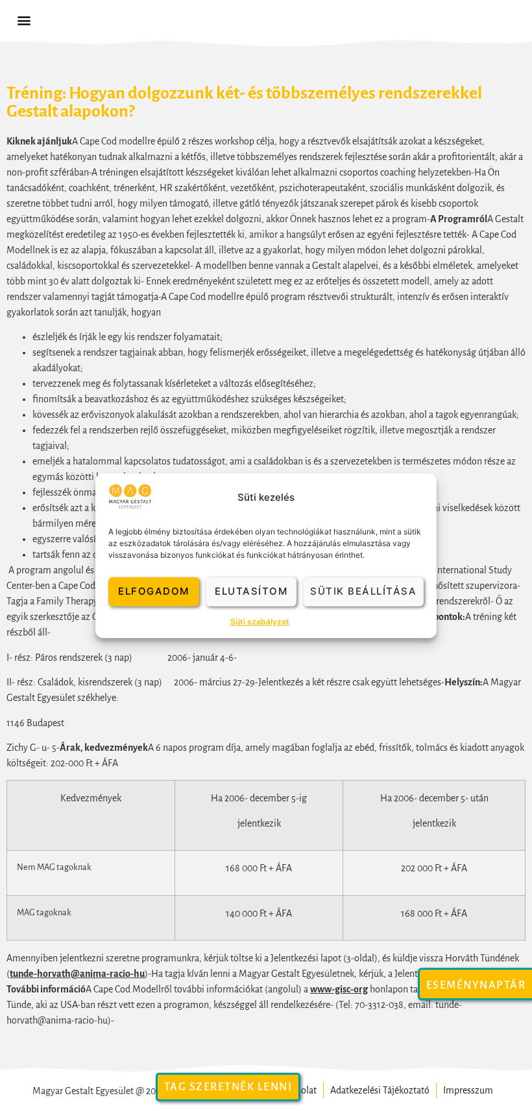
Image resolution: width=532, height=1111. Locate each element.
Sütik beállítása (363, 591)
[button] (23, 20)
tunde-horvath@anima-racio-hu (77, 973)
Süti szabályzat (259, 621)
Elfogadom (153, 591)
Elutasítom (251, 591)
